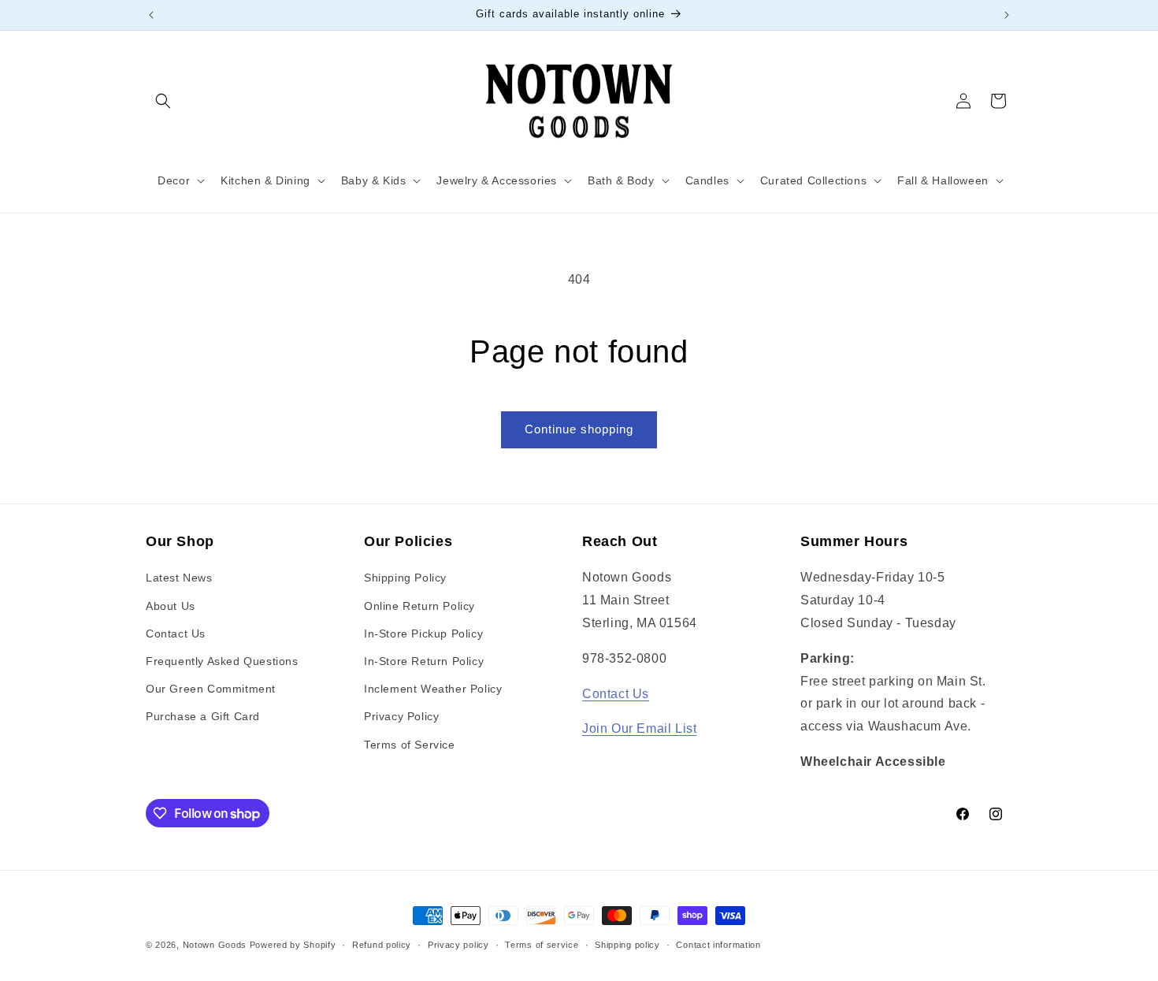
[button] (163, 101)
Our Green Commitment (211, 688)
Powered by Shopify (293, 944)
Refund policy (381, 944)
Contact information (718, 944)
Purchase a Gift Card (203, 716)
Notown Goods (215, 944)
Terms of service (541, 944)
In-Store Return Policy (424, 661)
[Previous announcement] (151, 15)
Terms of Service (409, 744)
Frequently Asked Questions (222, 661)
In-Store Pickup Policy (423, 633)
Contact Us (176, 633)
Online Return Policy (419, 606)
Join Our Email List (639, 728)
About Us (170, 606)
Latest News (179, 577)
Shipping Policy (405, 577)
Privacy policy (458, 944)
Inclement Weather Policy (433, 688)
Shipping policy (627, 944)
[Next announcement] (1006, 15)
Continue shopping (579, 429)
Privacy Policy (401, 716)
